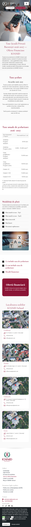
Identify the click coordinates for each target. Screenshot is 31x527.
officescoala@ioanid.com (12, 371)
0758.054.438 (9, 402)
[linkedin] (12, 506)
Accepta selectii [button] (16, 524)
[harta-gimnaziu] (15, 377)
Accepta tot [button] (6, 524)
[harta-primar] (15, 344)
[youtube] (9, 506)
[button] (3, 517)
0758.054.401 (9, 368)
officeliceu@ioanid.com (11, 438)
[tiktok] (6, 506)
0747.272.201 (9, 436)
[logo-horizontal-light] (8, 2)
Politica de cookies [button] (23, 514)
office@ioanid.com (10, 338)
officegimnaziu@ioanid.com (12, 405)
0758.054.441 (9, 335)
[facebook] (3, 506)
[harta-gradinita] (15, 311)
